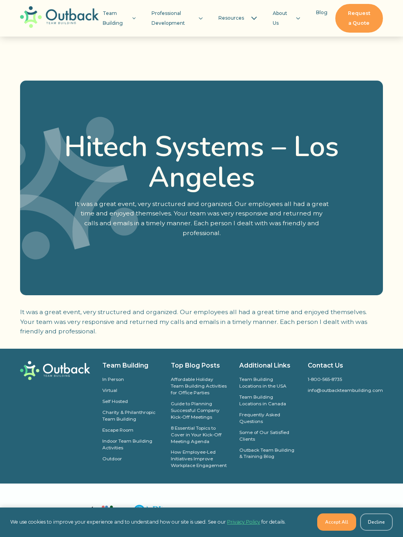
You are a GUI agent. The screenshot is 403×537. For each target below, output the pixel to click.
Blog (321, 12)
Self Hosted (115, 401)
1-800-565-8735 (325, 379)
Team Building (113, 18)
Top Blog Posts (195, 365)
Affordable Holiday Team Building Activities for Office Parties (199, 386)
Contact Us (325, 365)
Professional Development (168, 18)
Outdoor (112, 459)
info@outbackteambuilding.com (345, 390)
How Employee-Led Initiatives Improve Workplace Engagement (199, 458)
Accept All (336, 522)
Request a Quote (359, 18)
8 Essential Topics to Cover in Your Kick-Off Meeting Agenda (196, 434)
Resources (231, 18)
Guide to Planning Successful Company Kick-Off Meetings (195, 410)
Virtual (109, 390)
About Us (280, 18)
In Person (113, 379)
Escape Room (117, 430)
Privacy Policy (243, 522)
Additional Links (264, 365)
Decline (376, 522)
